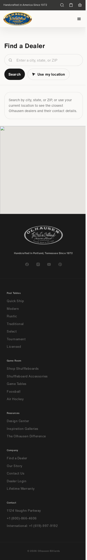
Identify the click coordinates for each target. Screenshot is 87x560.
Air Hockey (15, 399)
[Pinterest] (60, 264)
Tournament (16, 339)
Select (12, 331)
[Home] (17, 19)
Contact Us (15, 473)
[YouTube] (49, 264)
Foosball (13, 391)
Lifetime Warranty (21, 488)
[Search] (62, 5)
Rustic (12, 316)
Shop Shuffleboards (23, 368)
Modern (13, 308)
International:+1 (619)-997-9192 (32, 526)
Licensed (14, 346)
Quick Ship (15, 301)
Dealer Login (16, 481)
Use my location (51, 74)
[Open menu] (79, 19)
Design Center (18, 421)
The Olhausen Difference (26, 436)
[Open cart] (80, 5)
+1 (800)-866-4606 (22, 518)
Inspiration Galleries (22, 428)
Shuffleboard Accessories (27, 376)
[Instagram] (38, 264)
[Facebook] (27, 264)
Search (14, 74)
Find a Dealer (17, 458)
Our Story (14, 466)
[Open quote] (71, 5)
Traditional (15, 324)
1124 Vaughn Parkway (24, 510)
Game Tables (17, 384)
